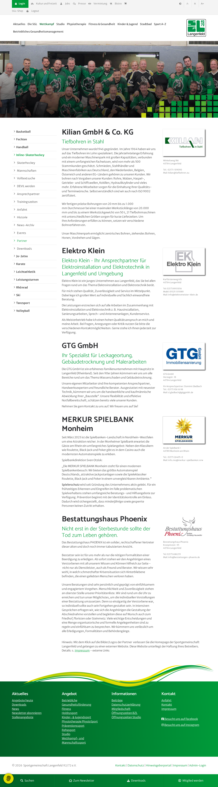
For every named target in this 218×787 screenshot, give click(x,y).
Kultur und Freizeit (46, 3)
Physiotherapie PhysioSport (80, 721)
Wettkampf (47, 24)
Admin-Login (197, 765)
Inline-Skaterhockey (30, 155)
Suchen (29, 780)
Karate (20, 264)
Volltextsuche (26, 178)
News (15, 709)
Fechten (21, 139)
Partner (22, 240)
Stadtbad (146, 24)
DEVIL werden (26, 186)
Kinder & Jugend (128, 24)
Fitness (66, 709)
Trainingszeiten (27, 201)
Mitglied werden (192, 780)
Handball (22, 147)
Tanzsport (23, 303)
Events (21, 233)
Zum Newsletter (83, 780)
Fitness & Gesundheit (102, 24)
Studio (60, 24)
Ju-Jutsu (22, 256)
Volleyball (23, 310)
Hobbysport (69, 713)
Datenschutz (136, 765)
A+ (202, 3)
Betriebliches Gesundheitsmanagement (38, 31)
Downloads (138, 780)
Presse (82, 3)
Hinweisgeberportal (158, 765)
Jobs (67, 3)
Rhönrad (22, 287)
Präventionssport (73, 725)
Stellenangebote (22, 717)
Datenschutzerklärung (126, 704)
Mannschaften (26, 170)
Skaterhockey (26, 162)
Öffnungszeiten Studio (126, 717)
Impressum (168, 709)
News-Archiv (25, 225)
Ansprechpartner (28, 194)
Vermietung (100, 3)
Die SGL (32, 24)
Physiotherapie (76, 24)
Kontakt (166, 704)
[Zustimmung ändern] (8, 778)
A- (187, 3)
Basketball (23, 131)
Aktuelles (19, 24)
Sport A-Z (160, 24)
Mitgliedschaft (121, 709)
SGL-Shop (17, 10)
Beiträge (117, 700)
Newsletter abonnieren (27, 713)
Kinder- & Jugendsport (76, 717)
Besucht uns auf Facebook (181, 719)
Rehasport (68, 730)
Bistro (118, 3)
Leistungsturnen (27, 279)
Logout (35, 10)
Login (21, 3)
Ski (18, 295)
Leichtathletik (25, 271)
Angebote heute (22, 700)
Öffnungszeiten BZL (124, 713)
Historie (22, 217)
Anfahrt (22, 209)
